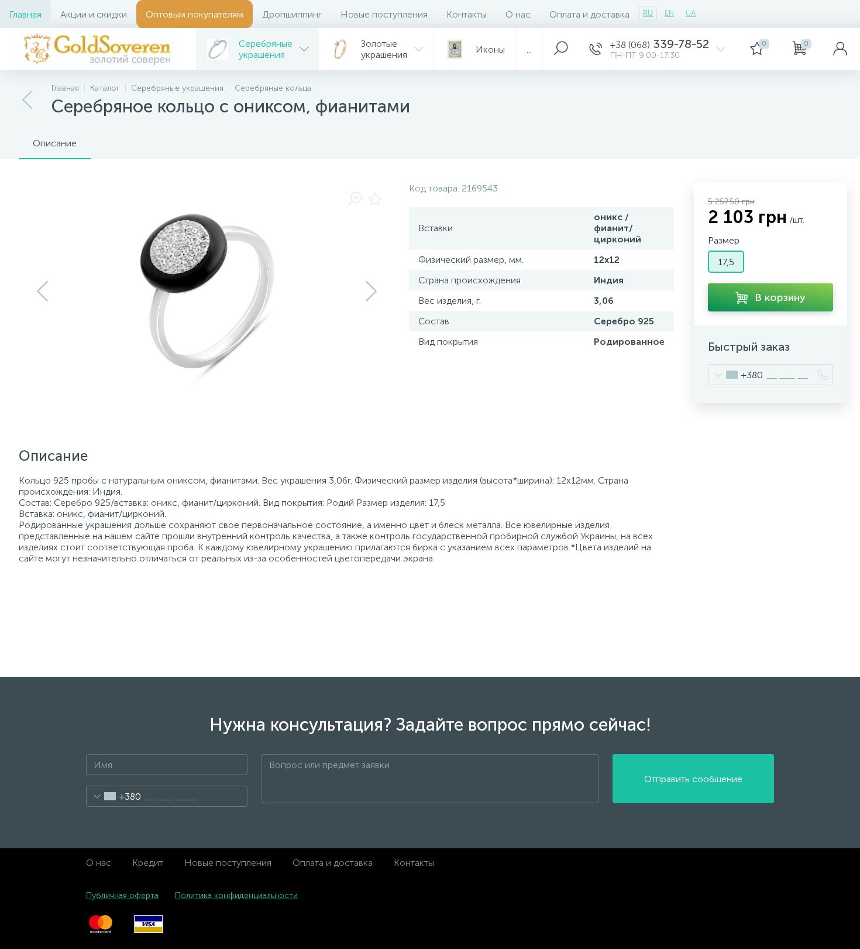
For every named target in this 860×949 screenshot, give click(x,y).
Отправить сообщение (693, 778)
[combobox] (735, 375)
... (529, 49)
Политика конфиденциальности (236, 895)
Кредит (147, 862)
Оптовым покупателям (194, 14)
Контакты (466, 14)
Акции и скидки (93, 14)
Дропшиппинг (292, 14)
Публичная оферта (122, 895)
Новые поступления (384, 14)
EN (669, 13)
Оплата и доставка (589, 14)
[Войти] (840, 49)
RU (648, 13)
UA (691, 13)
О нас (518, 14)
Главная (25, 14)
